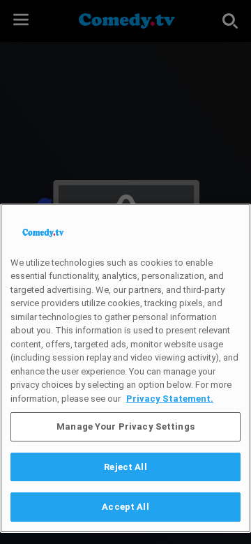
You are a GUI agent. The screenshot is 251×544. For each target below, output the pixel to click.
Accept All (125, 506)
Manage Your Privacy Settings (125, 426)
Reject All (125, 467)
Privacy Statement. (169, 398)
